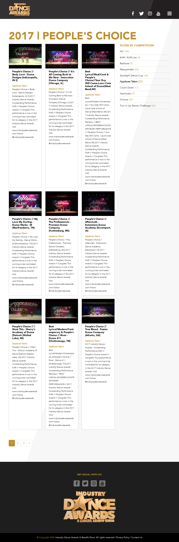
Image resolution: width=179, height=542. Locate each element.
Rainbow (124, 63)
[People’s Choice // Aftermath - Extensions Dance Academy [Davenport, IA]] (98, 203)
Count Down (127, 87)
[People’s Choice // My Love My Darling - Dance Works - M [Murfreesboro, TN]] (25, 203)
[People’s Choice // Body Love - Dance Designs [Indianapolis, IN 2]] (25, 56)
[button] (168, 13)
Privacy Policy (122, 537)
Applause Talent (129, 81)
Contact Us (136, 537)
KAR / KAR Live (128, 57)
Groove (124, 99)
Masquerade (127, 69)
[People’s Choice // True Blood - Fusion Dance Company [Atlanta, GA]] (98, 311)
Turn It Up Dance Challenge (135, 105)
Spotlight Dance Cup (131, 75)
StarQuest (125, 93)
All (121, 51)
